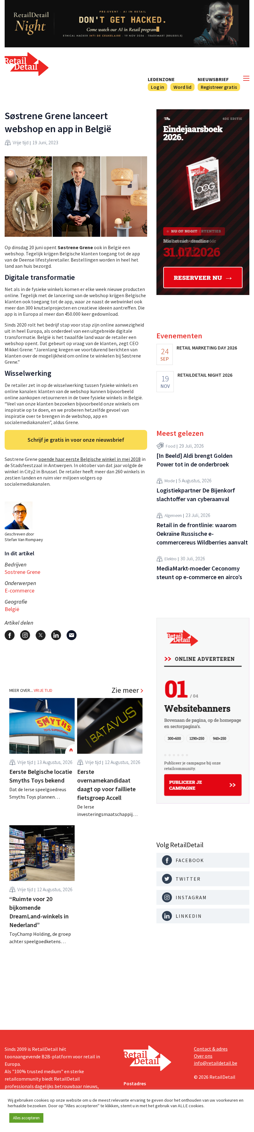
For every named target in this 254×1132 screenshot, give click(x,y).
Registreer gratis (219, 87)
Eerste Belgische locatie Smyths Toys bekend (40, 776)
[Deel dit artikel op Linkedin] (56, 635)
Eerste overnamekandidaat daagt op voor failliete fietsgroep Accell (106, 784)
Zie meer (125, 690)
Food (170, 446)
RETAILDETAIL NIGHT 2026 (204, 375)
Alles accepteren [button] (26, 1118)
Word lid (182, 87)
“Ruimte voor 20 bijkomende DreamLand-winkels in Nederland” (39, 912)
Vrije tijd (20, 142)
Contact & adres (211, 1049)
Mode (169, 481)
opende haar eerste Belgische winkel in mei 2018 (89, 459)
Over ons (203, 1056)
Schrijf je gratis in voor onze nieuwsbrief (76, 439)
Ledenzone (161, 79)
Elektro (170, 559)
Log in (157, 87)
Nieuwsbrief (213, 79)
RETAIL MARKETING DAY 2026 (207, 348)
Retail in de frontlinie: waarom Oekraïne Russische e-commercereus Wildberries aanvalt (202, 533)
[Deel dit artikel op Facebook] (10, 635)
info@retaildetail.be (215, 1063)
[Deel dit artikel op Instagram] (25, 635)
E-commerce (19, 590)
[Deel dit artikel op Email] (72, 635)
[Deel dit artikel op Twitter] (41, 635)
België (12, 609)
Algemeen (173, 515)
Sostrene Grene (22, 571)
